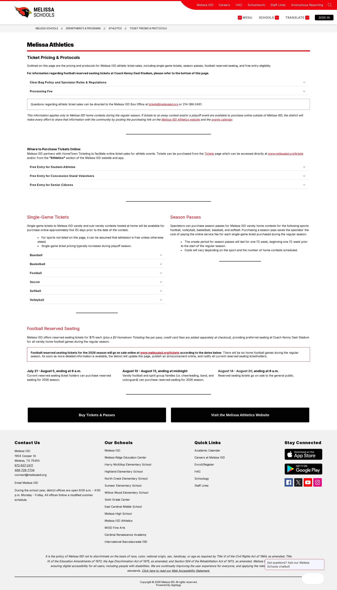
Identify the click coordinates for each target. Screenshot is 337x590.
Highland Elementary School (124, 471)
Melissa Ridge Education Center (125, 457)
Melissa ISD (205, 5)
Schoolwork (256, 5)
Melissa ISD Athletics (119, 520)
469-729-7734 (25, 470)
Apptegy (176, 585)
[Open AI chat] (318, 579)
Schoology (201, 478)
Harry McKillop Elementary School (128, 464)
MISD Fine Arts (115, 527)
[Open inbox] (307, 579)
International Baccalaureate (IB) (126, 541)
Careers (224, 5)
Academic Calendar (207, 450)
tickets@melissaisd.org (163, 104)
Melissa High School (118, 513)
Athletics (115, 28)
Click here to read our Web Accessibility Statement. (176, 570)
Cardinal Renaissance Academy (125, 534)
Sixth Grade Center (117, 499)
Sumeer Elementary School (123, 485)
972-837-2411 (24, 465)
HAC (239, 5)
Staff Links (278, 5)
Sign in (324, 17)
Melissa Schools (47, 28)
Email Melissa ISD (26, 482)
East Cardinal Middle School (123, 506)
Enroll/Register (204, 464)
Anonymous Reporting (307, 5)
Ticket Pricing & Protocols (148, 28)
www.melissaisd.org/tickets (159, 352)
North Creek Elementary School (126, 478)
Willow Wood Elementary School (126, 492)
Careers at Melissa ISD (209, 457)
